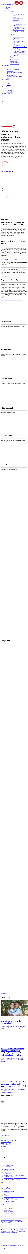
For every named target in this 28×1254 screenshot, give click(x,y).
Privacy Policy (4, 1248)
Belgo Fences (13, 61)
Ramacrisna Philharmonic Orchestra (12, 1179)
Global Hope (16, 20)
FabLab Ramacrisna (18, 18)
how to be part (7, 93)
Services (12, 57)
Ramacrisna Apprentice (18, 27)
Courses (6, 8)
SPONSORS (18, 1220)
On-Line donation (5, 1245)
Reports (9, 73)
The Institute (7, 7)
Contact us (9, 90)
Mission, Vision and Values (13, 69)
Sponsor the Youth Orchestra (17, 1245)
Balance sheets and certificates (14, 72)
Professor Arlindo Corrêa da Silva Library (14, 1175)
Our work (6, 10)
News (8, 83)
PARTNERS (4, 1221)
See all (8, 78)
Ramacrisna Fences (14, 64)
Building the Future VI (18, 14)
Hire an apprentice (14, 62)
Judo (14, 21)
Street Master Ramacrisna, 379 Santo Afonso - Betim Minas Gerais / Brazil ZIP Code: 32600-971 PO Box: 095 (8, 1143)
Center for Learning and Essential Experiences (19, 29)
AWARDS (11, 1220)
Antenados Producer (15, 59)
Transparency (7, 65)
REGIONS (3, 1222)
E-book (8, 85)
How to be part (4, 1241)
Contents (6, 79)
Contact (6, 86)
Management (10, 71)
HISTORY (9, 1222)
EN (5, 94)
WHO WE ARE (5, 1220)
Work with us (10, 92)
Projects (12, 34)
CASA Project (16, 15)
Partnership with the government (15, 76)
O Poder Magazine (11, 75)
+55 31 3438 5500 (5, 1135)
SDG (8, 1221)
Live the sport (16, 22)
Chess (14, 17)
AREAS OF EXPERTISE (16, 1221)
